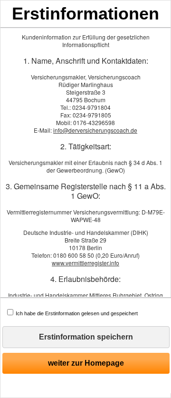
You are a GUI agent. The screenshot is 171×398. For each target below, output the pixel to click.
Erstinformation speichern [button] (86, 337)
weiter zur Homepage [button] (86, 363)
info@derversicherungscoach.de (95, 130)
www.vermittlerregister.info (85, 263)
